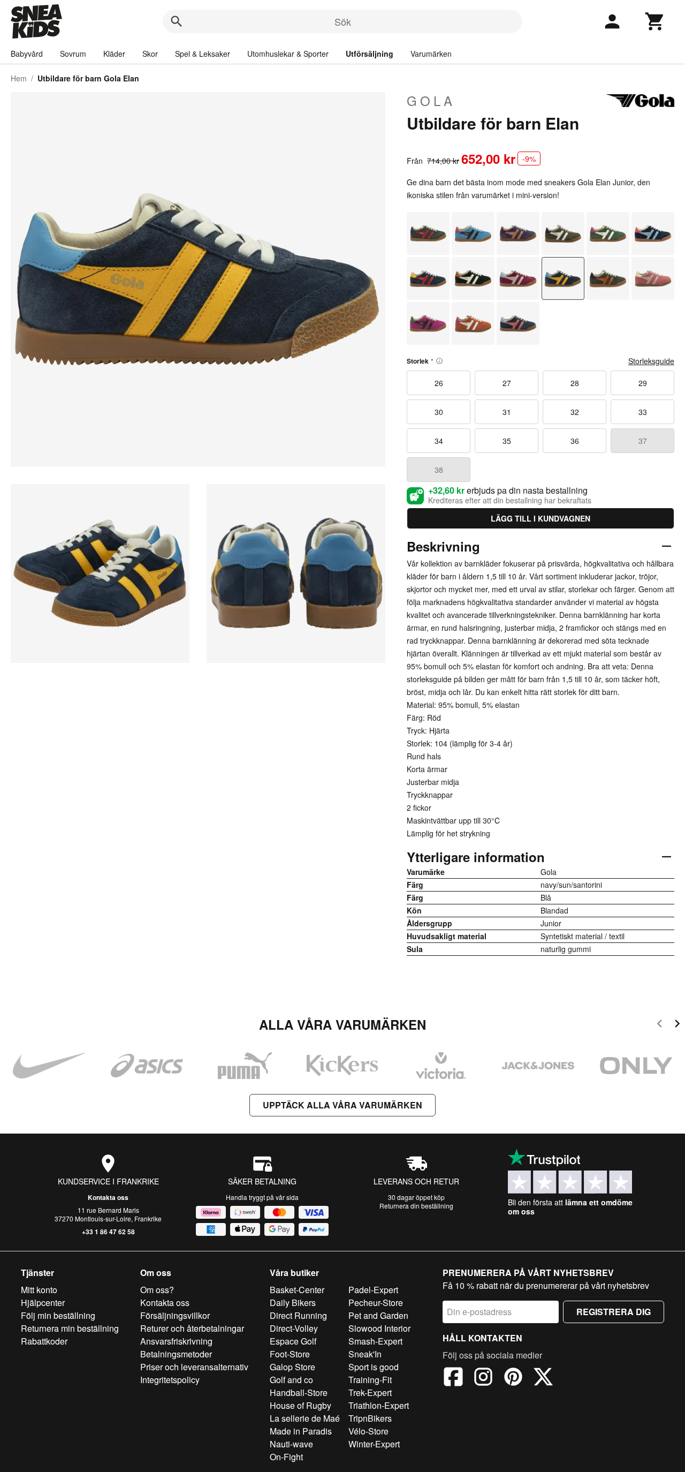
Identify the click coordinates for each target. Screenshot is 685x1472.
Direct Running (298, 1315)
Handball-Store (299, 1392)
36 (574, 440)
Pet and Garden (378, 1315)
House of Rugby (300, 1405)
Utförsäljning (369, 53)
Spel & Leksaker (202, 53)
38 (439, 469)
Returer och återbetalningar (192, 1328)
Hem (19, 78)
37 (642, 440)
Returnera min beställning (70, 1328)
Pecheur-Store (375, 1302)
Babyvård (27, 53)
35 (507, 440)
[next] (677, 1025)
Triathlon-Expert (378, 1405)
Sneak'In (365, 1354)
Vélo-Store (368, 1431)
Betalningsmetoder (176, 1354)
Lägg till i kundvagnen (540, 518)
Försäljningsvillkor (175, 1315)
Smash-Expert (375, 1341)
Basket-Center (297, 1290)
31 (507, 411)
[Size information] (439, 361)
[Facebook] (453, 1378)
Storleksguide (651, 361)
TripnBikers (370, 1418)
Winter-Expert (374, 1444)
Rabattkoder (44, 1341)
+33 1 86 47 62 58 (108, 1231)
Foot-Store (290, 1354)
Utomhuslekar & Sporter (288, 53)
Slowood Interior (379, 1328)
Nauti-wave (291, 1444)
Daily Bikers (293, 1302)
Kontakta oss (108, 1197)
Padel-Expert (373, 1290)
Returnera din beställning (416, 1205)
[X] (543, 1378)
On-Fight (286, 1457)
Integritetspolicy (170, 1379)
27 (507, 383)
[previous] (659, 1025)
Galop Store (292, 1367)
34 (439, 440)
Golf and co (291, 1379)
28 (574, 383)
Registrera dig (613, 1311)
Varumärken (431, 53)
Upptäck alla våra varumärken (342, 1105)
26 (439, 383)
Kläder (114, 53)
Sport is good (373, 1367)
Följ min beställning (58, 1315)
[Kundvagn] (655, 21)
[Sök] (176, 21)
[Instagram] (483, 1378)
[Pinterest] (513, 1378)
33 (642, 411)
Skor (150, 53)
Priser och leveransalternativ (194, 1367)
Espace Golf (293, 1341)
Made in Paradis (301, 1431)
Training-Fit (370, 1379)
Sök (342, 21)
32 (574, 411)
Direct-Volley (294, 1328)
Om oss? (157, 1290)
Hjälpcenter (43, 1302)
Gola (431, 100)
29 (642, 383)
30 (439, 411)
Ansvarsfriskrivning (176, 1341)
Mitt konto (39, 1290)
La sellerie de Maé (305, 1418)
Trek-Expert (370, 1392)
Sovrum (73, 53)
